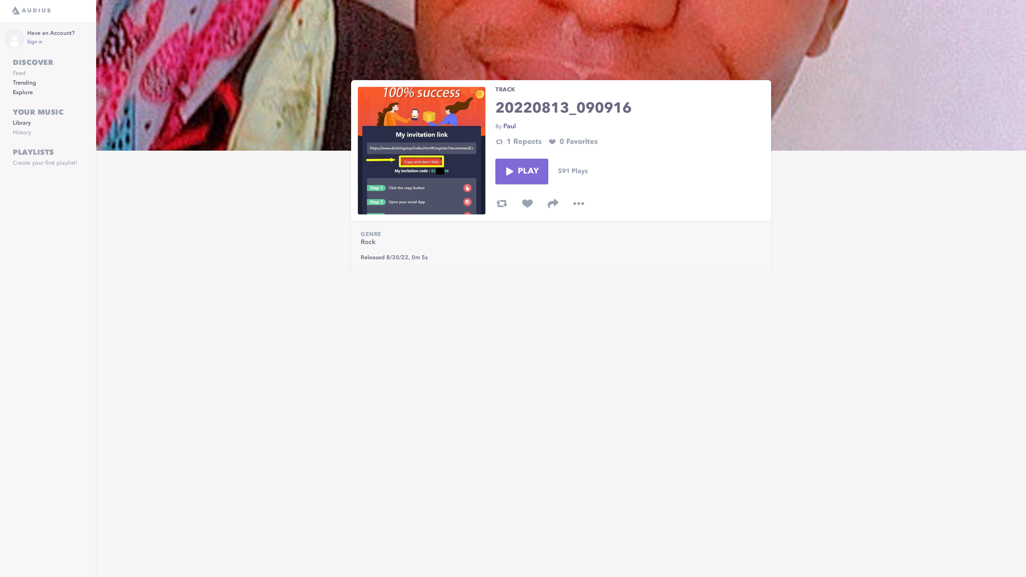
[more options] (578, 203)
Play (528, 171)
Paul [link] (509, 126)
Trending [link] (24, 83)
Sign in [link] (34, 42)
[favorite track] (527, 203)
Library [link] (22, 123)
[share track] (553, 203)
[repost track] (501, 203)
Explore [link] (23, 92)
